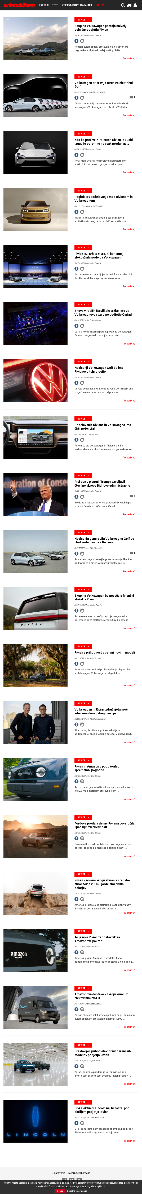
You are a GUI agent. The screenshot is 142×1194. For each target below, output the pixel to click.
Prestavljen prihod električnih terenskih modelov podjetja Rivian (102, 1053)
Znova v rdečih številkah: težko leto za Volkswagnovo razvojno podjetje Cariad (103, 312)
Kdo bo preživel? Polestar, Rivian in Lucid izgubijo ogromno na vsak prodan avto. (103, 141)
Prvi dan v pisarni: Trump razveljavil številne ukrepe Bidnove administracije (102, 483)
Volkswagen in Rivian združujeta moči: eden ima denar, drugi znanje (101, 711)
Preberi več (129, 58)
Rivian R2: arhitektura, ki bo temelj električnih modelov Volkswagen (98, 255)
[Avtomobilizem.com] (19, 5)
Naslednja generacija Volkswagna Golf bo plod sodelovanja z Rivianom (104, 540)
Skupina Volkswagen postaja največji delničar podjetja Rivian (100, 27)
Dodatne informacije (77, 1191)
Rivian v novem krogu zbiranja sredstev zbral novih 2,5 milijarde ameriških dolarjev (102, 883)
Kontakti (85, 1173)
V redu (60, 1191)
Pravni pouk (73, 1173)
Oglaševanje (58, 1173)
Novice (81, 20)
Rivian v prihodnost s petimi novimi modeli (104, 652)
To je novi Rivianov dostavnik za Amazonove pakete (97, 939)
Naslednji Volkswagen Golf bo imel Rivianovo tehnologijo (99, 369)
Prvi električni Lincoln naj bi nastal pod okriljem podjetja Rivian (102, 1110)
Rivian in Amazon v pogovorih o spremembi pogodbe (96, 768)
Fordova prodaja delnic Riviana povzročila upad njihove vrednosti (104, 825)
